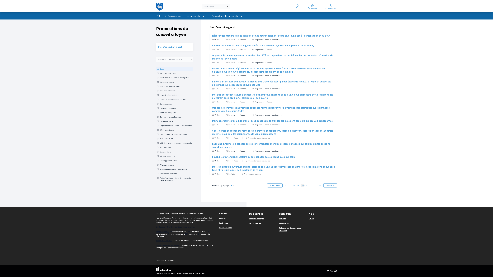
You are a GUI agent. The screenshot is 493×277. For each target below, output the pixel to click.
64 (320, 185)
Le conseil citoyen (195, 15)
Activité (282, 218)
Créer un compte (256, 218)
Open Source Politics (174, 273)
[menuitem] (174, 69)
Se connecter (255, 223)
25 (231, 185)
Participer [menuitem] (223, 223)
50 (307, 185)
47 (294, 185)
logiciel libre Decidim (197, 273)
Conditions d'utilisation (165, 260)
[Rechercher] (227, 6)
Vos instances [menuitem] (225, 227)
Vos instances (174, 15)
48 (298, 185)
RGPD (311, 218)
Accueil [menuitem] (222, 218)
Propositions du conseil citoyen (227, 15)
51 (311, 185)
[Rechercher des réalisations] (191, 59)
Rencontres (284, 223)
